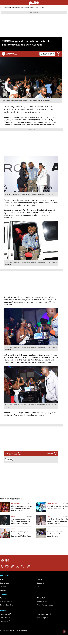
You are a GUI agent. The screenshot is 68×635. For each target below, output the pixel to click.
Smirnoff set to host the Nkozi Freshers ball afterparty (57, 507)
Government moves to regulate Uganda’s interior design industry (56, 534)
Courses (39, 579)
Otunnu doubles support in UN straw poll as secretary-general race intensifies (21, 521)
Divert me (9, 459)
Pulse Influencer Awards (45, 605)
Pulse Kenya (4, 621)
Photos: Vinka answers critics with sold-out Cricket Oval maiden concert (21, 508)
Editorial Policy (42, 601)
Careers (39, 583)
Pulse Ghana (4, 618)
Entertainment (16, 503)
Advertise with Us (6, 601)
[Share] (58, 54)
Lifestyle (5, 7)
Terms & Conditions (6, 605)
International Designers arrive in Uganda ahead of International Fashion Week (21, 534)
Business (3, 590)
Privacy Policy (41, 598)
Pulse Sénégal (41, 618)
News (13, 516)
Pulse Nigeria (4, 614)
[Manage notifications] (64, 631)
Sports (39, 586)
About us (3, 598)
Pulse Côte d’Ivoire (43, 614)
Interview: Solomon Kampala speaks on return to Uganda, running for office (57, 521)
